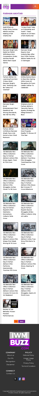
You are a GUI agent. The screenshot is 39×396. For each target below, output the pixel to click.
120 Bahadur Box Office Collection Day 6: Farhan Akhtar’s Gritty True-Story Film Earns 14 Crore (28, 238)
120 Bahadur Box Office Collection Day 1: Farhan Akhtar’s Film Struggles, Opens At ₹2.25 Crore (28, 290)
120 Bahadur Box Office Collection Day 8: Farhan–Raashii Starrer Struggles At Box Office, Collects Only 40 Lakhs (28, 210)
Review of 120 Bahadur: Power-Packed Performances (9, 313)
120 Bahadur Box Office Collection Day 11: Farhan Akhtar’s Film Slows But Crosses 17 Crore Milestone (28, 184)
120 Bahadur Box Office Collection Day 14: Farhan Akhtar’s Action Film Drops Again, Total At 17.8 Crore (10, 157)
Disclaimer (10, 364)
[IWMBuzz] (6, 6)
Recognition (10, 361)
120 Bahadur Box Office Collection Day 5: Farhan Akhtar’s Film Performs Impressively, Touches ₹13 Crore (10, 264)
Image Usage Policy (28, 359)
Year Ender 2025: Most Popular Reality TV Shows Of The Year (28, 132)
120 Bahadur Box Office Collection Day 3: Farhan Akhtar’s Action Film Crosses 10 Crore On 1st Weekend (10, 290)
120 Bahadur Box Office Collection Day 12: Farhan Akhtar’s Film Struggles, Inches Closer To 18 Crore (9, 184)
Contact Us (10, 373)
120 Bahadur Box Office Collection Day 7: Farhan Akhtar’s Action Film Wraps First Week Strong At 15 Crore (10, 238)
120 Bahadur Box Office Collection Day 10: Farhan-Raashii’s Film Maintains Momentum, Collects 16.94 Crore (9, 211)
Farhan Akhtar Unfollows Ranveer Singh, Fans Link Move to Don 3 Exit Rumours (10, 133)
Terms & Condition (28, 366)
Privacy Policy (28, 363)
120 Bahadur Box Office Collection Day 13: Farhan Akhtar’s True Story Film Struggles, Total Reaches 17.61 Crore (28, 158)
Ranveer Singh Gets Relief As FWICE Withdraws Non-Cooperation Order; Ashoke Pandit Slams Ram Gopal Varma (10, 56)
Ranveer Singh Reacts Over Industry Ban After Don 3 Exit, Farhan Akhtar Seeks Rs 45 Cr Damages (28, 55)
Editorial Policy (28, 355)
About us (10, 355)
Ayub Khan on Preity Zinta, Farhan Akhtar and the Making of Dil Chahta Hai (10, 31)
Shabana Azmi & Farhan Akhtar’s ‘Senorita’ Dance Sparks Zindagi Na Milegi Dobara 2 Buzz (28, 109)
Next (21, 321)
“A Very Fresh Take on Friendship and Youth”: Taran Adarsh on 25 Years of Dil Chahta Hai (28, 31)
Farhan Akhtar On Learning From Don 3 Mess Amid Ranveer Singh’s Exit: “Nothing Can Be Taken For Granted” (10, 83)
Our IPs (10, 358)
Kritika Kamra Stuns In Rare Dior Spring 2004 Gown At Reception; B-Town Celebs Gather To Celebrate (28, 82)
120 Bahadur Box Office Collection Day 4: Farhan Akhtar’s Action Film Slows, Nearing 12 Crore (28, 263)
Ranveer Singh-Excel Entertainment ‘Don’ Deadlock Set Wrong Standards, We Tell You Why (10, 109)
